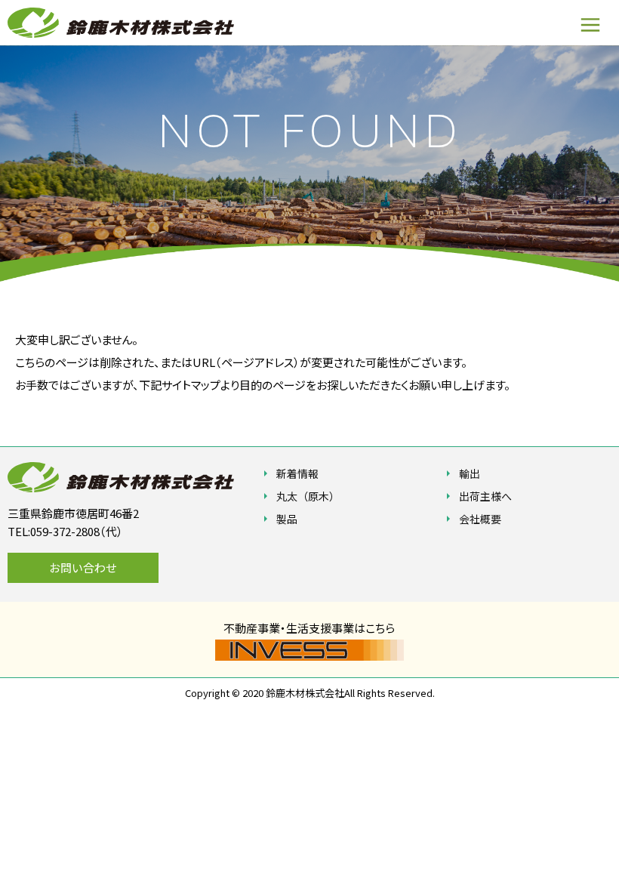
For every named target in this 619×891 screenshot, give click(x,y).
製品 (286, 518)
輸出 (469, 473)
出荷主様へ (485, 496)
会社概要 (480, 518)
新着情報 (297, 473)
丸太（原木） (308, 496)
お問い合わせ (83, 567)
